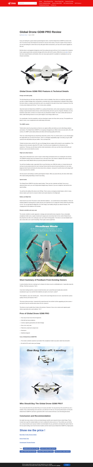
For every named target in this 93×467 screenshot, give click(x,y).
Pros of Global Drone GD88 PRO (62, 451)
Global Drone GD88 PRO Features (28, 451)
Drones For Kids (69, 1)
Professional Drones (44, 5)
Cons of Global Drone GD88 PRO (48, 448)
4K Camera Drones (68, 3)
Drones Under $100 (57, 3)
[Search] (35, 3)
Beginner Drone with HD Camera (31, 448)
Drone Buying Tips (48, 1)
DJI (66, 52)
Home (40, 1)
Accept (66, 464)
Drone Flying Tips (59, 1)
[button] (81, 3)
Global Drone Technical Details (45, 451)
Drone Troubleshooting (44, 3)
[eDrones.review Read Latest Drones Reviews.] (12, 3)
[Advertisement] (46, 20)
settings (58, 465)
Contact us (53, 5)
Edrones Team (24, 34)
